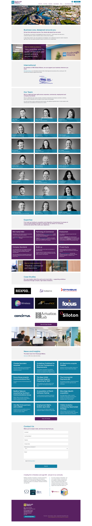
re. (19, 256)
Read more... (61, 242)
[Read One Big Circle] (46, 291)
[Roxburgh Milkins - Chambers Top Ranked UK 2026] (26, 492)
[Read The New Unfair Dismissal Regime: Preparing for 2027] (46, 381)
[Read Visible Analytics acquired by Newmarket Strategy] (69, 409)
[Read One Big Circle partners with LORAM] (23, 409)
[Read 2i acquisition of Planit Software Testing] (46, 395)
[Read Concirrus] (23, 315)
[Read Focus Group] (69, 303)
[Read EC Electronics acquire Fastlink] (69, 367)
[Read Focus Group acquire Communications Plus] (23, 381)
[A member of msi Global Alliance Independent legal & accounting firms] (39, 492)
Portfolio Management (65, 253)
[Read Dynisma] (69, 291)
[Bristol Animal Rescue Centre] (64, 492)
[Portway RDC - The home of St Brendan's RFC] (55, 492)
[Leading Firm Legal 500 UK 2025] (33, 492)
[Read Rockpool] (23, 291)
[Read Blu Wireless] (23, 303)
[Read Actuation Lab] (46, 315)
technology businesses (48, 234)
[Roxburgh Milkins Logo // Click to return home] (17, 2)
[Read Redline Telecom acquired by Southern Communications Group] (23, 395)
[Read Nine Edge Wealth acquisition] (69, 395)
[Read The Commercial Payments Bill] (69, 381)
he (18, 256)
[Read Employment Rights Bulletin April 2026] (46, 409)
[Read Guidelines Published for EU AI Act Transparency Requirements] (46, 367)
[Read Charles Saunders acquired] (23, 367)
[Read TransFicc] (46, 303)
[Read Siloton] (69, 315)
